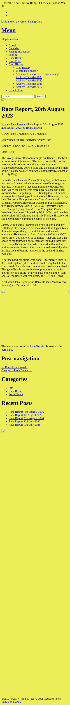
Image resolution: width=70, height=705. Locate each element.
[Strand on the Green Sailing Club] (35, 21)
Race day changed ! (14, 367)
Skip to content (9, 39)
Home (4, 124)
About (12, 45)
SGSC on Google (11, 701)
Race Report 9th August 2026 (25, 415)
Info (11, 387)
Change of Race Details (16, 370)
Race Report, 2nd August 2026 (26, 418)
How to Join (16, 90)
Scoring (13, 54)
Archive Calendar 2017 (29, 86)
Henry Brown (34, 127)
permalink (7, 349)
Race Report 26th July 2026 (24, 421)
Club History (16, 64)
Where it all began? (27, 70)
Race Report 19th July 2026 (24, 424)
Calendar (14, 48)
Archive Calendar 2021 (29, 83)
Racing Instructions (20, 51)
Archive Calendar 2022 (29, 80)
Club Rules (15, 61)
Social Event (16, 394)
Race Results (16, 57)
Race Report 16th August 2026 (26, 411)
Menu (8, 30)
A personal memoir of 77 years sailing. (37, 74)
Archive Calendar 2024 (29, 77)
